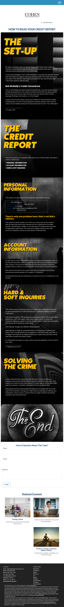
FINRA (43, 597)
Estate (35, 572)
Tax (34, 575)
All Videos (35, 582)
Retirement (36, 569)
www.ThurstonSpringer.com (49, 602)
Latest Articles (37, 580)
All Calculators (37, 584)
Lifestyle (35, 579)
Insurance (35, 574)
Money (35, 577)
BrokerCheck (33, 585)
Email (5, 459)
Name (5, 448)
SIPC (47, 597)
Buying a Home (17, 519)
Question (5, 470)
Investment (36, 570)
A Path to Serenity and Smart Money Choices (46, 549)
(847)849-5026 (47, 22)
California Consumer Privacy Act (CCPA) (46, 593)
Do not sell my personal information (37, 595)
